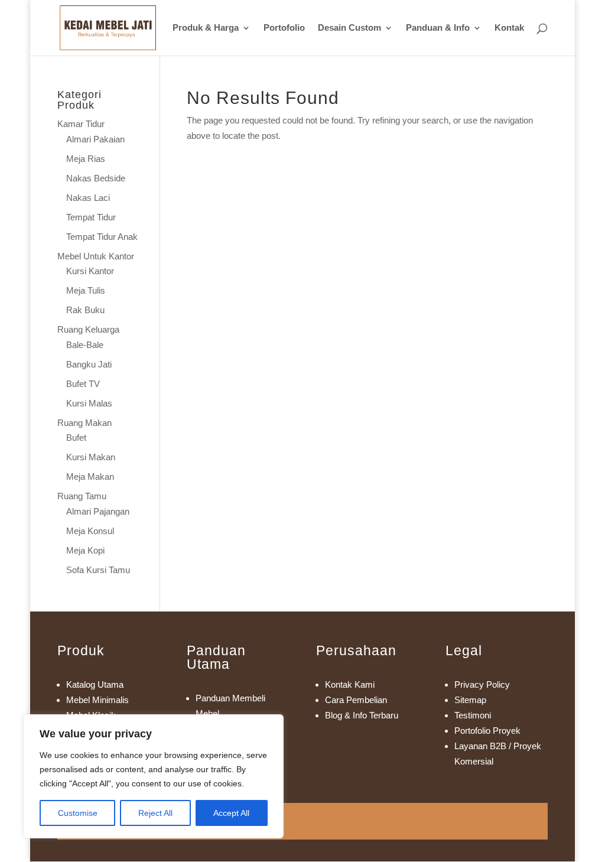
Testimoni (472, 715)
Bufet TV (83, 384)
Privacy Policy (482, 684)
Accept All (231, 813)
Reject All (155, 813)
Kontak (509, 28)
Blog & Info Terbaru (361, 715)
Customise (77, 813)
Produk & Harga (206, 28)
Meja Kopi (85, 550)
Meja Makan (90, 476)
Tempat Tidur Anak (102, 237)
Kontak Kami (350, 684)
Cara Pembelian (356, 700)
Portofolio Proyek (487, 731)
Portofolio (284, 28)
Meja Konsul (90, 531)
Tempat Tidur (91, 217)
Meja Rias (85, 159)
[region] (154, 776)
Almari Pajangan (97, 511)
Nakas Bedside (95, 178)
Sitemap (470, 700)
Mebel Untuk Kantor (95, 256)
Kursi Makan (90, 457)
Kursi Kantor (90, 271)
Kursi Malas (89, 403)
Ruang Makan (84, 423)
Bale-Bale (84, 345)
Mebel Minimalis (97, 700)
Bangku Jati (89, 364)
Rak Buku (85, 310)
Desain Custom (349, 28)
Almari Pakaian (95, 139)
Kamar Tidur (81, 124)
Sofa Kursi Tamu (98, 570)
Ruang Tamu (81, 496)
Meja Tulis (85, 290)
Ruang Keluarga (88, 329)
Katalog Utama (94, 684)
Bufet (76, 437)
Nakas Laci (88, 198)
